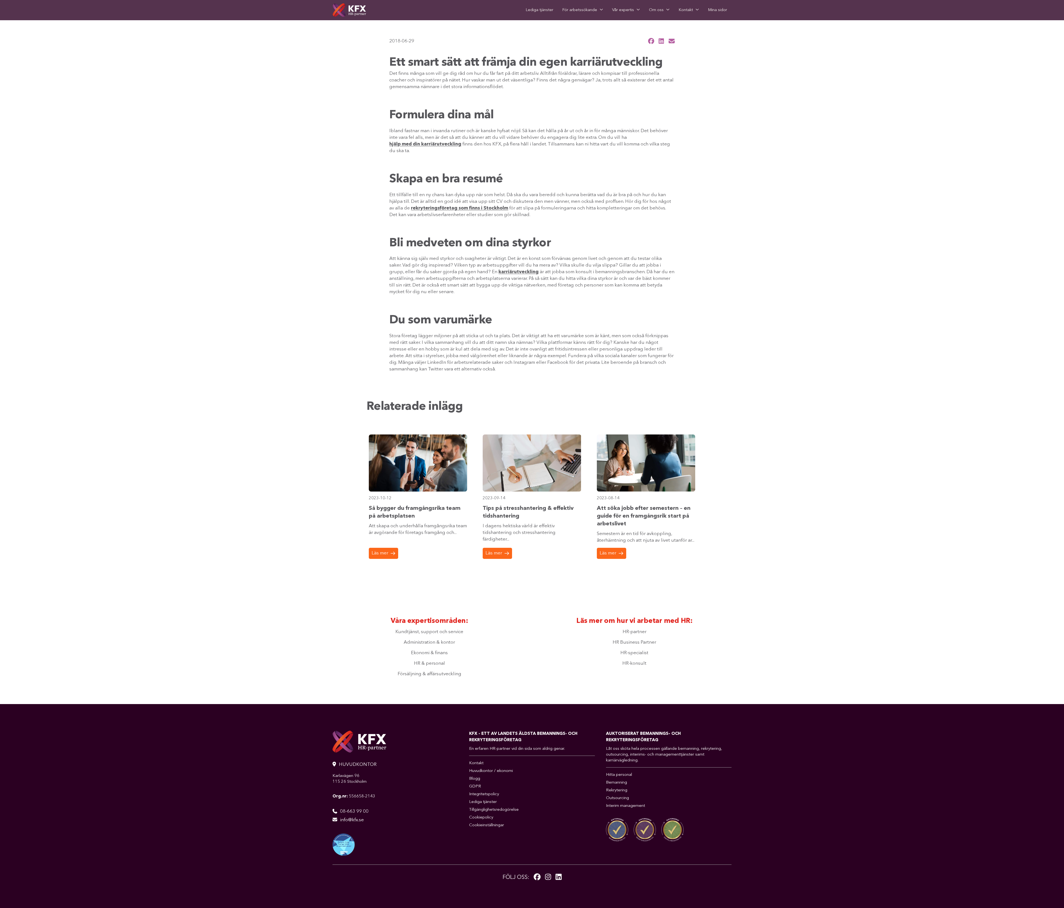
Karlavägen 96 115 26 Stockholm (349, 779)
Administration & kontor (429, 642)
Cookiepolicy (481, 817)
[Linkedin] (559, 877)
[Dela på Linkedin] (661, 41)
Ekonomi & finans (429, 653)
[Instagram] (548, 877)
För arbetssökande (579, 10)
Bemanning (616, 783)
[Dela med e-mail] (672, 41)
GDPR (475, 786)
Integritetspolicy (484, 794)
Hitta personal (619, 775)
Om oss (656, 10)
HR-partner (634, 632)
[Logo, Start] (349, 10)
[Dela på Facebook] (651, 41)
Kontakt (686, 10)
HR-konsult (634, 663)
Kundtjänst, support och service (429, 632)
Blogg (474, 779)
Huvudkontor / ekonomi (491, 771)
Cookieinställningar (486, 825)
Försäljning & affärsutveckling (429, 674)
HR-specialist (634, 653)
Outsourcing (617, 798)
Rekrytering (616, 790)
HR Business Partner (634, 642)
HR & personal (429, 663)
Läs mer (380, 553)
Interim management (625, 806)
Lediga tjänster (539, 10)
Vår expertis (623, 10)
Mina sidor (717, 10)
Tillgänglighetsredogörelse (494, 810)
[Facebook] (537, 877)
